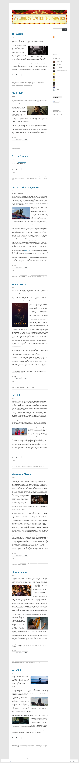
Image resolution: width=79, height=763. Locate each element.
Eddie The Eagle (59, 61)
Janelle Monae (33, 83)
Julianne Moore (38, 83)
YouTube (25, 6)
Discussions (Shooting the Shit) (25, 176)
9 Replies (13, 96)
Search (54, 27)
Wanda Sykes (34, 466)
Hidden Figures (19, 572)
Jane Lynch (24, 466)
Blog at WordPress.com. (16, 758)
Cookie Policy (24, 761)
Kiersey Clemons (43, 146)
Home (13, 6)
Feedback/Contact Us (51, 6)
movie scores (36, 661)
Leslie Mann (45, 563)
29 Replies (13, 575)
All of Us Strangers (56, 110)
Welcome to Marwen (22, 474)
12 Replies (13, 477)
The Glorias (17, 33)
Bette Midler (14, 83)
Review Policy (18, 6)
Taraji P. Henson (25, 662)
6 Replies (13, 190)
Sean (20, 748)
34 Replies (13, 673)
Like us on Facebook (57, 45)
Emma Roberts (44, 464)
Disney (32, 275)
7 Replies (13, 398)
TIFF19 (23, 387)
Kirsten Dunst (25, 661)
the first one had (27, 250)
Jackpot (54, 108)
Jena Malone (37, 146)
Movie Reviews (28, 82)
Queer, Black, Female (22, 162)
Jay (25, 82)
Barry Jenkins (36, 745)
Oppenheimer (55, 111)
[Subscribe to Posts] (53, 37)
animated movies (38, 464)
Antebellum (17, 92)
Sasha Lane (33, 178)
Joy (57, 73)
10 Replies (13, 287)
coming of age (41, 745)
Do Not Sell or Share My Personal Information (27, 758)
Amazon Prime (43, 82)
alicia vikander (38, 82)
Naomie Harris (26, 746)
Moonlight (17, 670)
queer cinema (28, 178)
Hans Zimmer (40, 659)
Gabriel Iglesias (19, 466)
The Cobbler (59, 64)
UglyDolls (17, 395)
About (30, 6)
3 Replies (13, 159)
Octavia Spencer (42, 661)
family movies (36, 275)
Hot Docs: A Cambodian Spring (62, 70)
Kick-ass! (21, 661)
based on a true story (34, 563)
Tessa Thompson (38, 178)
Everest (58, 89)
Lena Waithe (23, 178)
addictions (32, 745)
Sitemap (59, 6)
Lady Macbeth (59, 67)
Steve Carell (14, 564)
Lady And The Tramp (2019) (25, 187)
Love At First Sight (56, 112)
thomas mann (34, 276)
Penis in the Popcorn (60, 86)
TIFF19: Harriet (19, 284)
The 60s (29, 662)
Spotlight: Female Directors (39, 6)
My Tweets (55, 54)
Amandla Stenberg (40, 176)
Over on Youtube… (21, 156)
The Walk (58, 76)
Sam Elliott (23, 276)
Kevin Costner (17, 661)
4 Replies (13, 37)
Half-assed (22, 82)
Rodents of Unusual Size (61, 82)
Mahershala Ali (31, 661)
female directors (22, 83)
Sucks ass (29, 464)
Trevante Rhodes (43, 746)
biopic (17, 83)
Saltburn (54, 114)
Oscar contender (32, 746)
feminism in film (27, 83)
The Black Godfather (60, 79)
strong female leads (19, 85)
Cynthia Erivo (36, 386)
